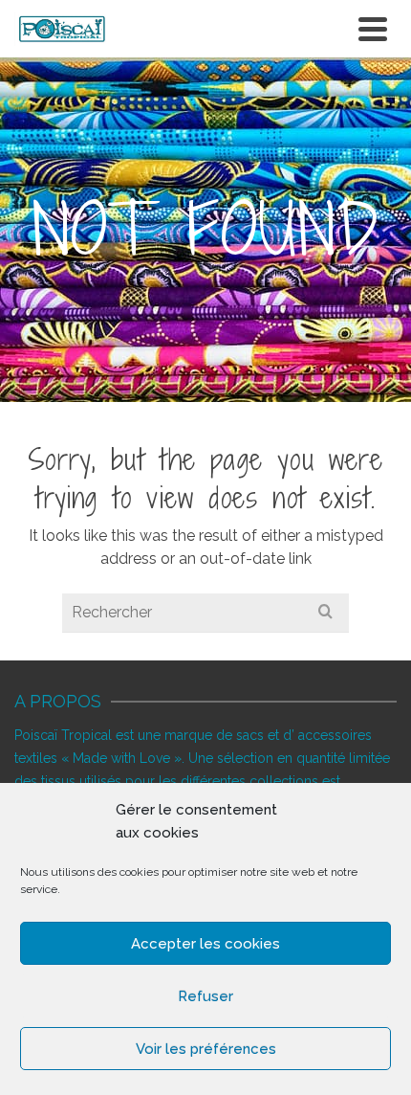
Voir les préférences (206, 1049)
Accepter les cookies (205, 943)
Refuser (205, 996)
